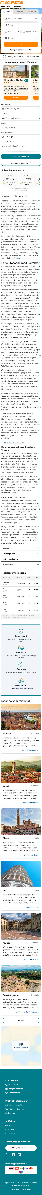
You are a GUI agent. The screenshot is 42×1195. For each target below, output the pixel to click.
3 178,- (36, 583)
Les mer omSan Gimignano (27, 1012)
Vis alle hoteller (19, 157)
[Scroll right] (38, 180)
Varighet (4, 114)
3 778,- (36, 603)
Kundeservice (14, 1093)
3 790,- (36, 610)
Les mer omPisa (31, 907)
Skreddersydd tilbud (19, 163)
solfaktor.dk (15, 1189)
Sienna (17, 258)
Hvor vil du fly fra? (7, 104)
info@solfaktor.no (16, 1089)
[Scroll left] (3, 180)
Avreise (3, 123)
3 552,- (36, 590)
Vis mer (21, 1020)
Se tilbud (16, 97)
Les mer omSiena (31, 855)
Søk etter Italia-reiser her (14, 442)
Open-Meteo (24, 190)
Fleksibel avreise (6, 132)
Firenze (27, 253)
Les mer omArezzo (30, 960)
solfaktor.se (26, 1189)
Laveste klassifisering (8, 142)
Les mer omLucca (30, 803)
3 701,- (36, 597)
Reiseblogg (10, 1133)
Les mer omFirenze (30, 750)
